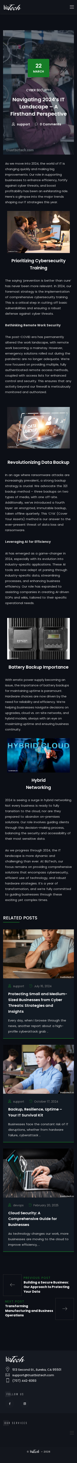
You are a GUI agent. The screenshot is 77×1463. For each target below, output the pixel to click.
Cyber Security (38, 90)
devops (18, 1205)
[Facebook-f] (9, 1403)
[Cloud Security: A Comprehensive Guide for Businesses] (38, 1173)
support (23, 124)
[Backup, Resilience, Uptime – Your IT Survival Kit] (38, 1069)
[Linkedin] (24, 1403)
